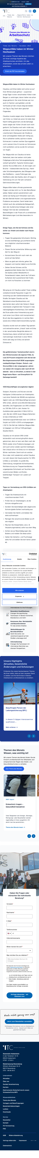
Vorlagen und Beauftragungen (13, 1103)
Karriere (5, 1087)
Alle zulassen (19, 590)
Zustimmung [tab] (7, 559)
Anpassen (18, 596)
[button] (29, 736)
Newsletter (7, 1120)
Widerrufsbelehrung (16, 1135)
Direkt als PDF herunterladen (15, 71)
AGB (4, 1135)
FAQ (4, 1129)
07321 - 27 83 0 (8, 1060)
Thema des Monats (10, 16)
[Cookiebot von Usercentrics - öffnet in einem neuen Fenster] (29, 554)
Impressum (23, 1140)
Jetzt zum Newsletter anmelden (19, 1021)
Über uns (6, 1081)
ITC (4, 16)
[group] (19, 707)
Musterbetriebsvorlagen (11, 1106)
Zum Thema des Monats (14, 769)
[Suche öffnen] (26, 11)
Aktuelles (6, 1078)
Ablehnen (19, 602)
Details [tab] (19, 559)
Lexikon (5, 1109)
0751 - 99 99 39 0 (9, 1070)
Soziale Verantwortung (11, 1084)
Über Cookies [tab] (32, 559)
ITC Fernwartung (8, 1126)
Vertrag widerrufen (9, 1140)
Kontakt (5, 1123)
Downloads (7, 1112)
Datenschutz (7, 1146)
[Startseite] (6, 11)
